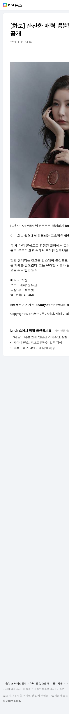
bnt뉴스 (15, 5)
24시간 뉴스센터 (39, 683)
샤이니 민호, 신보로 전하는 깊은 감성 (37, 342)
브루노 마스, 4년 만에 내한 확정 (34, 348)
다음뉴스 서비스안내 (15, 683)
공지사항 (57, 683)
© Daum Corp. (12, 700)
